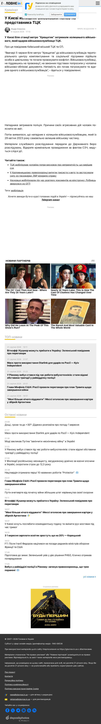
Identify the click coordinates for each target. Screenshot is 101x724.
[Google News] (29, 710)
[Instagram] (24, 710)
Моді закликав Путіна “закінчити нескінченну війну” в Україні (40, 440)
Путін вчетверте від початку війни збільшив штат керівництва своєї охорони (49, 491)
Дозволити (70, 14)
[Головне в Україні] (14, 3)
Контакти (9, 676)
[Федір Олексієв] (7, 32)
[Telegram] (18, 710)
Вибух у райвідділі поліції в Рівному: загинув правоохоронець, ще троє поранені (47, 567)
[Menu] (97, 3)
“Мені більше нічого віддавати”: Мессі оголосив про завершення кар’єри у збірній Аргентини (49, 512)
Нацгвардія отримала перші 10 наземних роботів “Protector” (40, 471)
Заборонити (56, 14)
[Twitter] (13, 710)
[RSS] (34, 710)
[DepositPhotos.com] (17, 719)
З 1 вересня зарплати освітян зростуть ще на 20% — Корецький (43, 534)
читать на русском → (86, 28)
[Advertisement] (50, 99)
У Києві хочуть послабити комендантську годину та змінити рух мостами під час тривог (49, 524)
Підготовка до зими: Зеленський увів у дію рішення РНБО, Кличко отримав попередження (48, 555)
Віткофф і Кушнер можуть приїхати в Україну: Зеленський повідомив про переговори (48, 501)
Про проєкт (10, 672)
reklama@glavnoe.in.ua (20, 699)
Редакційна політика (14, 680)
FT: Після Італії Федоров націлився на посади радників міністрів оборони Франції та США (47, 544)
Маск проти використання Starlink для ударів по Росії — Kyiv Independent (47, 431)
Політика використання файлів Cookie (22, 689)
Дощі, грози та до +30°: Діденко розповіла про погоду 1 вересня (42, 423)
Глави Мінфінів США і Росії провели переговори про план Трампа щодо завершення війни (47, 481)
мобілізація (17, 190)
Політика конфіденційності (16, 684)
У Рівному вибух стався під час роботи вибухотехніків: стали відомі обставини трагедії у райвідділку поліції (50, 449)
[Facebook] (7, 710)
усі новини (88, 576)
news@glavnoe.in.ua (19, 694)
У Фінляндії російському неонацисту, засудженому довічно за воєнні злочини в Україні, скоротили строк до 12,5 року (49, 461)
